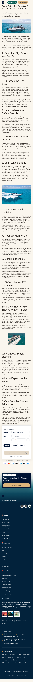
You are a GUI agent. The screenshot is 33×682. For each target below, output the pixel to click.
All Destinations (23, 663)
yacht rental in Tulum (20, 92)
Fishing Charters (6, 587)
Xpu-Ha (4, 657)
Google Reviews (21, 621)
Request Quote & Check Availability (16, 453)
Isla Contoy (14, 660)
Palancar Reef (20, 657)
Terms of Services (21, 675)
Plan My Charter (23, 2)
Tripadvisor (5, 623)
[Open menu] (30, 2)
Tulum (3, 550)
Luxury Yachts (6, 529)
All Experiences (6, 594)
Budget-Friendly (6, 532)
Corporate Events (7, 584)
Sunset (21, 445)
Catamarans (5, 519)
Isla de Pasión (12, 663)
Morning (7, 445)
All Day (6, 449)
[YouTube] (22, 506)
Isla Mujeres (5, 660)
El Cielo (4, 663)
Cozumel (4, 553)
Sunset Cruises (6, 581)
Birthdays (4, 578)
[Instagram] (25, 506)
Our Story (4, 621)
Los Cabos (5, 560)
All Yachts (5, 538)
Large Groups (6, 535)
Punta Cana (5, 563)
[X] (29, 506)
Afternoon (14, 445)
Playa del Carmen (7, 547)
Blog (13, 621)
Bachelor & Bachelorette (9, 575)
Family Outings (6, 591)
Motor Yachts (6, 522)
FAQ (10, 621)
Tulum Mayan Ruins (24, 654)
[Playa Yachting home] (2, 2)
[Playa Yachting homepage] (3, 496)
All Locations (5, 566)
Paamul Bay (12, 654)
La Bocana (11, 657)
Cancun (4, 556)
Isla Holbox (23, 660)
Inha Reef (4, 654)
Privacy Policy (11, 675)
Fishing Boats (6, 525)
